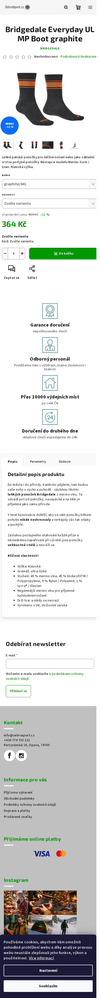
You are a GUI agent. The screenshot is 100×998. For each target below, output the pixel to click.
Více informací (41, 958)
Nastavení (48, 970)
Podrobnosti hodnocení (79, 56)
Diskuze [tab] (65, 461)
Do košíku (66, 253)
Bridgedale (50, 48)
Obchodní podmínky (19, 798)
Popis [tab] (12, 461)
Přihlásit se (18, 691)
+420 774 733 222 (17, 740)
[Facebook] (9, 755)
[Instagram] (21, 755)
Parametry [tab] (38, 461)
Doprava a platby (17, 810)
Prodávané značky (18, 816)
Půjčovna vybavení (18, 792)
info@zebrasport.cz (19, 735)
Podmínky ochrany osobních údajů (30, 804)
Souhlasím (48, 986)
